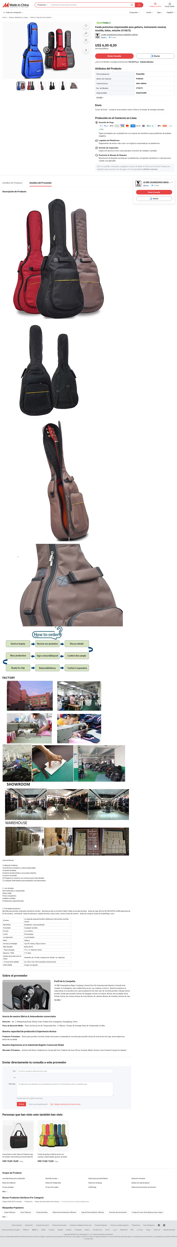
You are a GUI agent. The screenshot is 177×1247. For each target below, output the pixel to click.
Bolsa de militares (9, 1183)
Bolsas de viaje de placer (141, 1183)
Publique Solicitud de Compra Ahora (65, 1104)
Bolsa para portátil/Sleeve (98, 1178)
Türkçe (148, 1230)
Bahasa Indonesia (169, 1230)
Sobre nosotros (17, 1225)
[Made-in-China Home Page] (15, 4)
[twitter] (164, 1225)
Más (4, 1217)
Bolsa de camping (95, 1183)
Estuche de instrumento (118, 1212)
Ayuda (148, 12)
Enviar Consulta (114, 56)
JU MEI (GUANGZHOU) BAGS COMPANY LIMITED (119, 34)
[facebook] (159, 1225)
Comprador (133, 12)
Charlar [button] (157, 56)
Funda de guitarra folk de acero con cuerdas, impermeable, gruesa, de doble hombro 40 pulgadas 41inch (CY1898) (52, 1156)
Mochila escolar (51, 1178)
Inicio (4, 17)
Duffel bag (92, 1187)
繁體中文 (35, 1230)
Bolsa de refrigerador (53, 1183)
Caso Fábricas (25, 1212)
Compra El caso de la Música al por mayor (147, 1212)
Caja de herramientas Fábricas (92, 1212)
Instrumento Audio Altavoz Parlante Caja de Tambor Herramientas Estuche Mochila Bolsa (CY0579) (18, 1156)
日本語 (43, 1230)
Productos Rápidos (101, 1225)
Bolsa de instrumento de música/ (144, 1187)
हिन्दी (132, 1230)
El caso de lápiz (8, 1187)
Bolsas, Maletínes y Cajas (18, 17)
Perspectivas (136, 1225)
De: (14, 1071)
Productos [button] (41, 5)
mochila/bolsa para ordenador (13, 1178)
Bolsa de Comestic (138, 1178)
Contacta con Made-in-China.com (80, 1225)
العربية (115, 1230)
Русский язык (97, 1230)
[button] (132, 5)
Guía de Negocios (149, 1225)
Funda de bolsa (42, 1212)
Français (51, 1230)
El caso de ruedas (52, 1187)
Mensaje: (12, 1084)
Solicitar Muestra (146, 62)
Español (60, 1230)
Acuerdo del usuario (42, 1225)
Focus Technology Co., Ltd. (84, 1234)
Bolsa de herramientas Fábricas (64, 1212)
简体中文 (26, 1230)
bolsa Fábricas (9, 1212)
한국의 (107, 1230)
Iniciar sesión (170, 6)
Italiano (87, 1230)
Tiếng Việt (157, 1230)
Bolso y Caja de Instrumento (40, 17)
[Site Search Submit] (139, 4)
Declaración (29, 1225)
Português (78, 1230)
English (17, 1230)
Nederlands (124, 1230)
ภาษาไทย (140, 1230)
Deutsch (69, 1230)
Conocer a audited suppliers (119, 1225)
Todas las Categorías (13, 12)
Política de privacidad (59, 1225)
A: (15, 1077)
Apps (159, 12)
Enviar (21, 1104)
